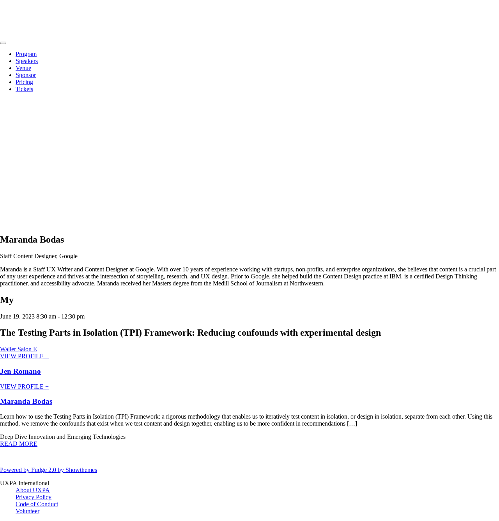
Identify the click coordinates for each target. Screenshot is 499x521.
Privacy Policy (33, 497)
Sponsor (26, 75)
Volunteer (27, 511)
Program (26, 54)
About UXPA (33, 490)
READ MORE (18, 443)
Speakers (27, 61)
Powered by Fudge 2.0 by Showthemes (48, 469)
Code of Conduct (37, 504)
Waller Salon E (18, 349)
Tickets (24, 89)
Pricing (24, 82)
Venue (23, 68)
